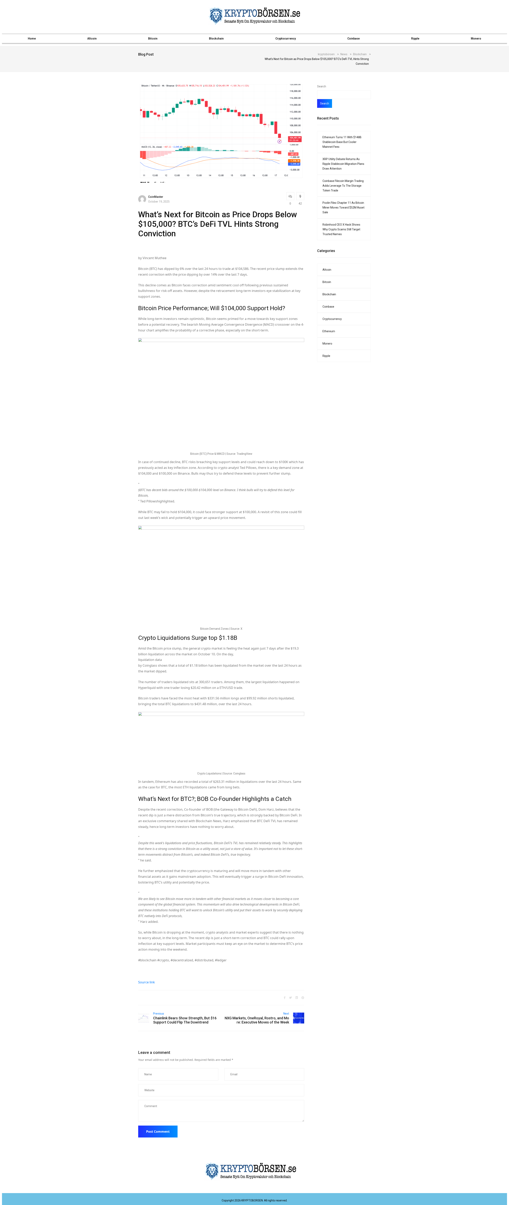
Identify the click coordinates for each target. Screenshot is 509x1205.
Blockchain (216, 38)
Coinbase (353, 38)
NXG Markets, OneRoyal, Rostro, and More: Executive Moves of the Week (257, 1020)
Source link (146, 982)
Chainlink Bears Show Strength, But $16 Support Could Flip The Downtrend (185, 1020)
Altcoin (92, 38)
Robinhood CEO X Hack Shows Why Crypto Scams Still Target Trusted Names (341, 229)
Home (32, 38)
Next (286, 1013)
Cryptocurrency (285, 38)
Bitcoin (152, 38)
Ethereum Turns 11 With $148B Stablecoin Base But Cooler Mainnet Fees (341, 142)
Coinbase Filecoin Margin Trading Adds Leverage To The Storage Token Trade (343, 185)
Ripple (415, 38)
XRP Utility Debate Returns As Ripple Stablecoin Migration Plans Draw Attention (343, 163)
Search (321, 86)
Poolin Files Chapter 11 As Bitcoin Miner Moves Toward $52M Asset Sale (343, 207)
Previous (158, 1013)
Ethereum (328, 331)
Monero (476, 38)
